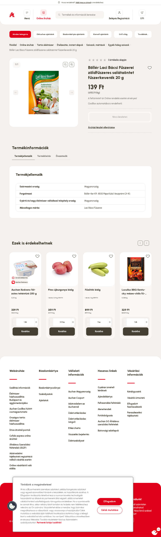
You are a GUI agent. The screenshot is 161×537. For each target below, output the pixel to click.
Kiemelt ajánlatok (100, 34)
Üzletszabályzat (76, 440)
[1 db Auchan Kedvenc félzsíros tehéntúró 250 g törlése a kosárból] (14, 322)
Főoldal (13, 45)
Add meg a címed (83, 2)
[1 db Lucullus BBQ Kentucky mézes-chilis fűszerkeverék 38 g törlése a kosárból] (125, 322)
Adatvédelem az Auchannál (76, 405)
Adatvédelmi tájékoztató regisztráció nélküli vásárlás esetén (20, 456)
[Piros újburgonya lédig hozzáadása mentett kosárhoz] (74, 256)
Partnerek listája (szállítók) (49, 522)
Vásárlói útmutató (136, 398)
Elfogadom (110, 501)
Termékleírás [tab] (44, 156)
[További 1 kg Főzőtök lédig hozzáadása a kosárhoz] (109, 322)
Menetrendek (104, 409)
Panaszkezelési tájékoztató (134, 414)
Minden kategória (20, 34)
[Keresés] (59, 14)
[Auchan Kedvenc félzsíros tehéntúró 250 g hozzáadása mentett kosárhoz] (37, 256)
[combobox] (80, 15)
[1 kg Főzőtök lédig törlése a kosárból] (88, 322)
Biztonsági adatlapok (108, 430)
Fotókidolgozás (105, 415)
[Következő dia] (146, 243)
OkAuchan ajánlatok (45, 34)
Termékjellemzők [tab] (23, 156)
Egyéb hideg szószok (118, 45)
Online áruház (27, 45)
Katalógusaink (134, 391)
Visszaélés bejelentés (78, 434)
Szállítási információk (19, 388)
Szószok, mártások (95, 45)
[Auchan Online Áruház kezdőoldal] (11, 14)
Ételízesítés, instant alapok (70, 45)
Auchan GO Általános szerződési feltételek (108, 423)
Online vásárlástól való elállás (20, 467)
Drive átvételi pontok (19, 430)
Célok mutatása (109, 510)
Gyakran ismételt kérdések (106, 389)
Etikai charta (74, 428)
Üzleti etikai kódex (77, 413)
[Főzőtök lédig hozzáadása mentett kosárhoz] (111, 256)
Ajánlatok (43, 400)
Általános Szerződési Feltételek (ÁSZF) (19, 446)
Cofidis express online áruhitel (20, 437)
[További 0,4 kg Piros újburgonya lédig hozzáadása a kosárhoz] (73, 322)
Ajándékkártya (105, 396)
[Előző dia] (140, 243)
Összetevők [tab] (61, 156)
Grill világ (123, 34)
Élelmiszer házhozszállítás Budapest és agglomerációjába (18, 398)
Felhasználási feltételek (109, 403)
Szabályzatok (46, 394)
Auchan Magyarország (79, 391)
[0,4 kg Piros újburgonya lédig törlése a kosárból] (51, 322)
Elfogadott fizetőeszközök (134, 405)
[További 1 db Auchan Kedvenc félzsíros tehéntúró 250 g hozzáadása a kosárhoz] (36, 322)
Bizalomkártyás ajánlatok (73, 34)
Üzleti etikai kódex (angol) (77, 420)
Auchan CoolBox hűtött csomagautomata (20, 410)
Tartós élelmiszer (45, 45)
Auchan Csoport (76, 398)
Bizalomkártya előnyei (49, 388)
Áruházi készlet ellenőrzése (101, 127)
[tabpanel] (80, 192)
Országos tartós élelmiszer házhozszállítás (17, 420)
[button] (12, 506)
